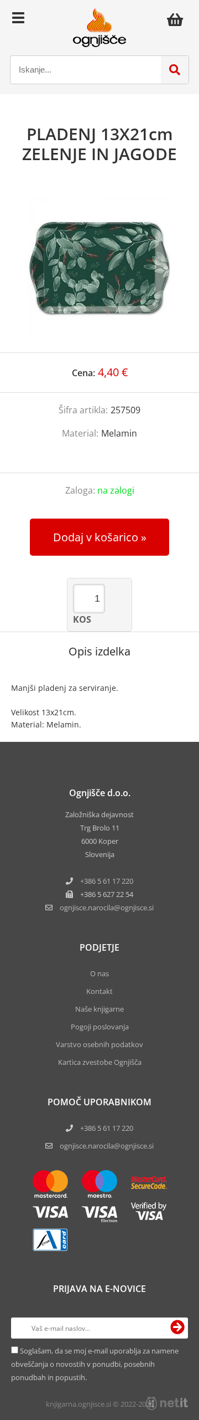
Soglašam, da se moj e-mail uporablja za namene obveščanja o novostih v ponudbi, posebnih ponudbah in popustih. (95, 1364)
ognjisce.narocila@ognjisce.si (107, 1146)
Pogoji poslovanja (100, 1027)
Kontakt (99, 991)
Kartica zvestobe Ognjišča (100, 1062)
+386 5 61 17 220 (106, 881)
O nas (99, 973)
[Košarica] (178, 19)
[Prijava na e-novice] (177, 1328)
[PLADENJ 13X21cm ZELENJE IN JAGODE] (99, 269)
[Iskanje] (174, 70)
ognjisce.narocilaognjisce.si (107, 908)
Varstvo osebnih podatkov (99, 1044)
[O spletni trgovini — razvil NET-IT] (167, 1403)
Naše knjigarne (99, 1009)
